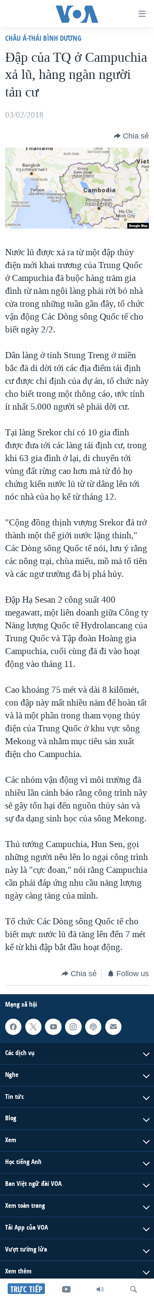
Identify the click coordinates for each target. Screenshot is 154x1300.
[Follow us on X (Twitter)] (33, 1027)
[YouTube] (66, 1289)
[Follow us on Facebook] (13, 1027)
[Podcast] (93, 1027)
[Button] (131, 136)
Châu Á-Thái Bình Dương (43, 38)
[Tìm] (133, 1289)
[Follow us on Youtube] (53, 1027)
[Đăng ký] (113, 1027)
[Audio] (100, 1289)
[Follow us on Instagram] (73, 1027)
